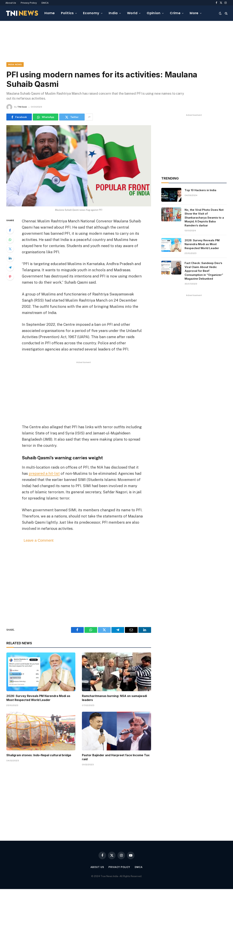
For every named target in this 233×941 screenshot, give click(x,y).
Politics (67, 13)
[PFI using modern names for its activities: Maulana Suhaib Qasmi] (78, 165)
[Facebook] (10, 230)
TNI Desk (22, 107)
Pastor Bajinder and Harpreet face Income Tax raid (116, 757)
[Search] (226, 13)
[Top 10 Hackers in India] (171, 195)
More (194, 13)
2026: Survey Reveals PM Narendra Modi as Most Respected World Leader (38, 698)
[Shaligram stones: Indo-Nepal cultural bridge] (40, 731)
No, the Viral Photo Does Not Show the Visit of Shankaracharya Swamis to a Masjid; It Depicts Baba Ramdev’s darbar (204, 217)
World (132, 13)
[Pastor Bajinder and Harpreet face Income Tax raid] (116, 731)
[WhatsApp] (10, 239)
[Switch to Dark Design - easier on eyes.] (220, 13)
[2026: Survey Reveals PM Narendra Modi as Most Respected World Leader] (40, 671)
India (113, 13)
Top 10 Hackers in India (200, 190)
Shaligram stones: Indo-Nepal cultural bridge (38, 755)
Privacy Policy (29, 3)
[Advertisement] (116, 41)
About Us (10, 3)
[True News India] (22, 13)
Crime (175, 13)
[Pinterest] (10, 276)
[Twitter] (10, 248)
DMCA (45, 3)
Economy (91, 13)
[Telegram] (10, 267)
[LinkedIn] (10, 258)
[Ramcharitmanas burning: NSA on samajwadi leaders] (116, 671)
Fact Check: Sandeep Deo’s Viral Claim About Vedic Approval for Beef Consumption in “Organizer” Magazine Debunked (204, 270)
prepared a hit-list (44, 473)
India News (15, 64)
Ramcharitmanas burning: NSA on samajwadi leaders (114, 698)
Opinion (154, 13)
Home (49, 13)
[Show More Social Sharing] (89, 117)
